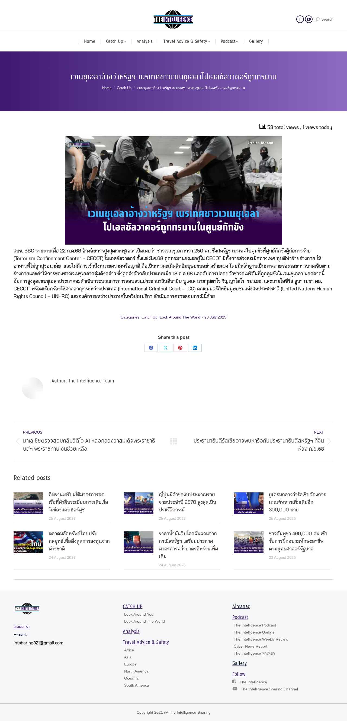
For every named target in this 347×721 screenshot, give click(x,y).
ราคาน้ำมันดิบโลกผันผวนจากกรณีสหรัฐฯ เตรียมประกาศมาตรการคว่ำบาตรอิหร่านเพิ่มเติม (188, 545)
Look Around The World (180, 317)
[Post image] (28, 503)
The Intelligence (253, 682)
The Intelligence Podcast (255, 625)
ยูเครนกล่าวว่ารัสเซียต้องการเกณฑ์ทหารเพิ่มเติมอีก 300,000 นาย (297, 502)
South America (136, 685)
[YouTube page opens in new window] (309, 19)
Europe (130, 664)
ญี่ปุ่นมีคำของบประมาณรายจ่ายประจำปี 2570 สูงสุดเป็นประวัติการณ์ (187, 502)
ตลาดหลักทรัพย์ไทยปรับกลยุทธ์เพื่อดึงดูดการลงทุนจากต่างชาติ (79, 541)
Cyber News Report (250, 646)
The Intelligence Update (254, 632)
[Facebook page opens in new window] (300, 19)
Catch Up (150, 317)
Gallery (239, 663)
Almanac (241, 606)
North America (136, 671)
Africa (129, 650)
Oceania (131, 678)
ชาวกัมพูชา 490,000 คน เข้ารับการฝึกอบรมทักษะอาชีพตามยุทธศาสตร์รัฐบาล (298, 541)
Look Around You (138, 614)
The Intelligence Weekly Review (261, 639)
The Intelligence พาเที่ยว (254, 653)
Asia (127, 657)
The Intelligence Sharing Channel (269, 689)
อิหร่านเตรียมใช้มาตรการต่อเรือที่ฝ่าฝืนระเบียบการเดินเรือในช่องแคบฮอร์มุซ (78, 502)
